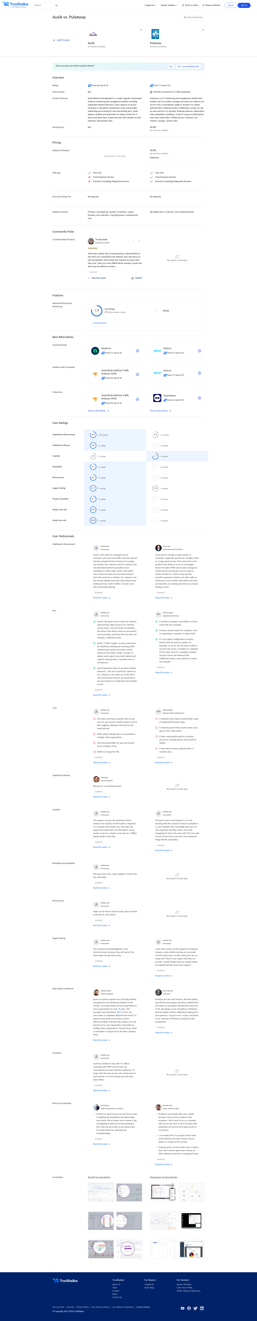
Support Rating (58, 488)
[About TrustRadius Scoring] (90, 85)
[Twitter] (195, 1308)
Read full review (100, 598)
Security (70, 1307)
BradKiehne (105, 1105)
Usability (56, 456)
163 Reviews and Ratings (96, 47)
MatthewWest (106, 991)
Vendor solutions (168, 5)
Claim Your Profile (184, 1288)
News (114, 1294)
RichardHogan (168, 613)
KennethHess (167, 1105)
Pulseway (155, 43)
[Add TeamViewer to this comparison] (199, 398)
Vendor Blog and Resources (188, 1291)
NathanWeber (168, 710)
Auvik (91, 43)
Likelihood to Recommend (63, 435)
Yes (170, 67)
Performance (58, 478)
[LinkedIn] (202, 1308)
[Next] (139, 241)
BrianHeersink (168, 991)
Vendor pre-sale (59, 520)
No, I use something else (188, 67)
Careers (115, 1291)
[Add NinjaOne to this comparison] (137, 350)
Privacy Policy (83, 1307)
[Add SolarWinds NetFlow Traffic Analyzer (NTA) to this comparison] (137, 374)
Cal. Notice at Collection (122, 1307)
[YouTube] (182, 1308)
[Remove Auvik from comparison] (141, 30)
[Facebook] (189, 1308)
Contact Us (117, 1297)
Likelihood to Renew (61, 445)
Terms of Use (58, 1307)
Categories (149, 5)
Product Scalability (60, 499)
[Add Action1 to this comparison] (199, 350)
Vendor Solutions (184, 1284)
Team (114, 1288)
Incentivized (93, 272)
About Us (116, 1284)
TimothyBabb (101, 240)
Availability (57, 467)
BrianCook (167, 546)
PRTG (119, 1012)
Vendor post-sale (59, 510)
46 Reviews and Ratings (158, 47)
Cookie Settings (143, 1307)
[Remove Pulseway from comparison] (203, 30)
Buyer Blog (149, 1288)
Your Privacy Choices (100, 1307)
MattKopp (104, 777)
